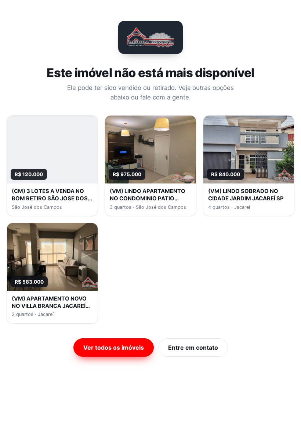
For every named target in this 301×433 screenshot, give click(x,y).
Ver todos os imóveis (113, 347)
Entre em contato (193, 347)
